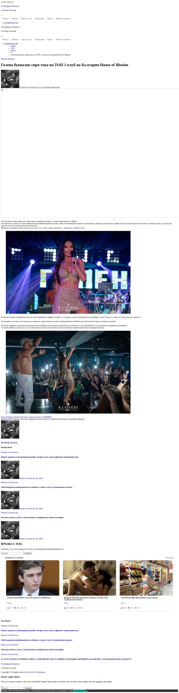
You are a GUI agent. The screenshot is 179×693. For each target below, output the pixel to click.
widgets (99, 682)
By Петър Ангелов (27, 87)
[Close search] (2, 686)
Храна (49, 19)
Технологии (13, 452)
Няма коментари (53, 87)
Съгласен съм (79, 691)
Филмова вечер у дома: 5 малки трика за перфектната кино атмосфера (32, 517)
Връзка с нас (26, 19)
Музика (4, 59)
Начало (6, 19)
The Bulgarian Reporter (10, 6)
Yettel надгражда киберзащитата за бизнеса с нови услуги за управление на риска (36, 487)
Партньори (39, 19)
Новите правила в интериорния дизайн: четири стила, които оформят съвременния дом (39, 457)
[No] (87, 691)
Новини (15, 19)
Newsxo (30, 672)
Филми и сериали (63, 19)
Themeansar (40, 672)
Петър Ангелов (10, 443)
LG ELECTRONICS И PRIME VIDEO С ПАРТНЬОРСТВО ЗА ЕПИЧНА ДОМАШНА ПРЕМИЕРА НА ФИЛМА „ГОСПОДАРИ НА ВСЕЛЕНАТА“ (66, 659)
